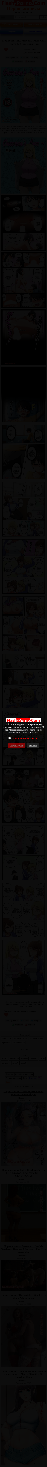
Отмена (33, 745)
